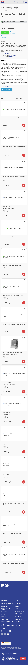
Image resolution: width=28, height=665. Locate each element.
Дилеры (17, 610)
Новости (17, 606)
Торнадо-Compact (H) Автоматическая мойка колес (12, 534)
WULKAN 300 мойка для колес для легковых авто (14, 147)
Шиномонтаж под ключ (7, 621)
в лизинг (11, 56)
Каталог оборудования (7, 603)
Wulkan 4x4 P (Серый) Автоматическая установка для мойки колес (12, 353)
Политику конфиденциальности (9, 663)
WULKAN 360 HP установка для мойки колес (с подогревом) (14, 413)
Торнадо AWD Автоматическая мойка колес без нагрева (14, 177)
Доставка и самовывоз (7, 618)
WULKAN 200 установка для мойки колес (13, 117)
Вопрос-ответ (18, 613)
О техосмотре (4, 611)
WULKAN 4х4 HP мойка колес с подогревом (13, 295)
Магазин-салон (18, 619)
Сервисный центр (5, 605)
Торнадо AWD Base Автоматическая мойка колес (13, 443)
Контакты (17, 621)
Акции (2, 613)
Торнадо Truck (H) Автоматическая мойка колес (13, 564)
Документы (4, 606)
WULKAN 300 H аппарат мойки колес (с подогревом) (12, 266)
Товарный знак (18, 605)
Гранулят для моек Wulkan (9, 236)
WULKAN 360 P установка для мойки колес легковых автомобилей (13, 207)
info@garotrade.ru (5, 628)
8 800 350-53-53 (7, 631)
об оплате (13, 55)
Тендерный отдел (19, 611)
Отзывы (17, 615)
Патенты (3, 616)
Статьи (16, 608)
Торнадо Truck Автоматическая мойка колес (14, 324)
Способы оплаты (5, 619)
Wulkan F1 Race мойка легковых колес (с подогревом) (13, 473)
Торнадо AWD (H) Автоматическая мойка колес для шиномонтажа (13, 383)
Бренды (3, 614)
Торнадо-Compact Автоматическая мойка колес (13, 504)
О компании (18, 603)
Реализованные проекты (19, 617)
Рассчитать (8, 53)
